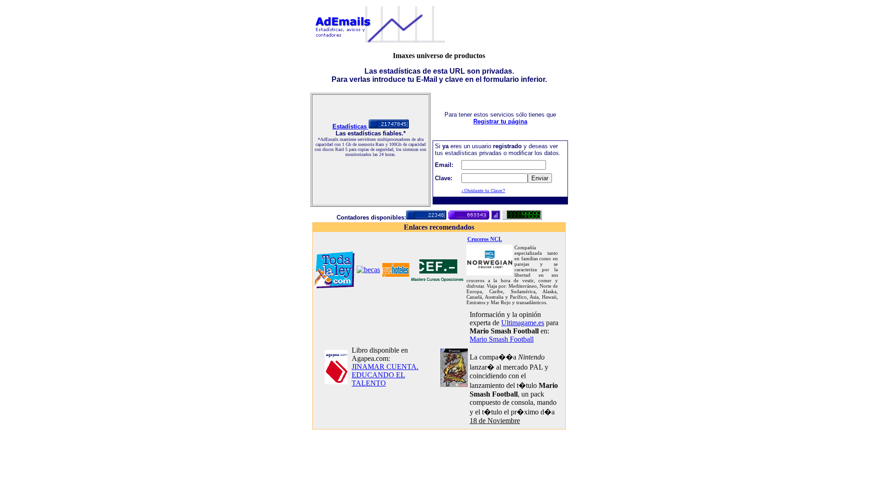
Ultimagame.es (522, 323)
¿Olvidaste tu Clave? (483, 190)
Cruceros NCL (484, 239)
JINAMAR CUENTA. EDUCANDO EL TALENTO (385, 375)
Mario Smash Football (502, 339)
